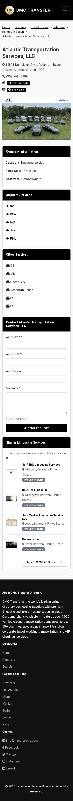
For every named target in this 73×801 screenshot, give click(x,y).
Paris (5, 724)
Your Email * (14, 354)
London (7, 717)
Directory (8, 660)
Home (6, 653)
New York (8, 683)
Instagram (12, 761)
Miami (6, 697)
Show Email (18, 89)
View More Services (46, 562)
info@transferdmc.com (22, 740)
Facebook (11, 747)
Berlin (6, 710)
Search (7, 666)
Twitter (11, 754)
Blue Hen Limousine (34, 490)
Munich (7, 703)
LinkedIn (11, 768)
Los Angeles (10, 690)
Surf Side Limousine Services (41, 464)
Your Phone (13, 371)
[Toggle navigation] (65, 10)
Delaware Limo (31, 539)
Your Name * (14, 337)
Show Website (19, 83)
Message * (13, 388)
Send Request (38, 428)
